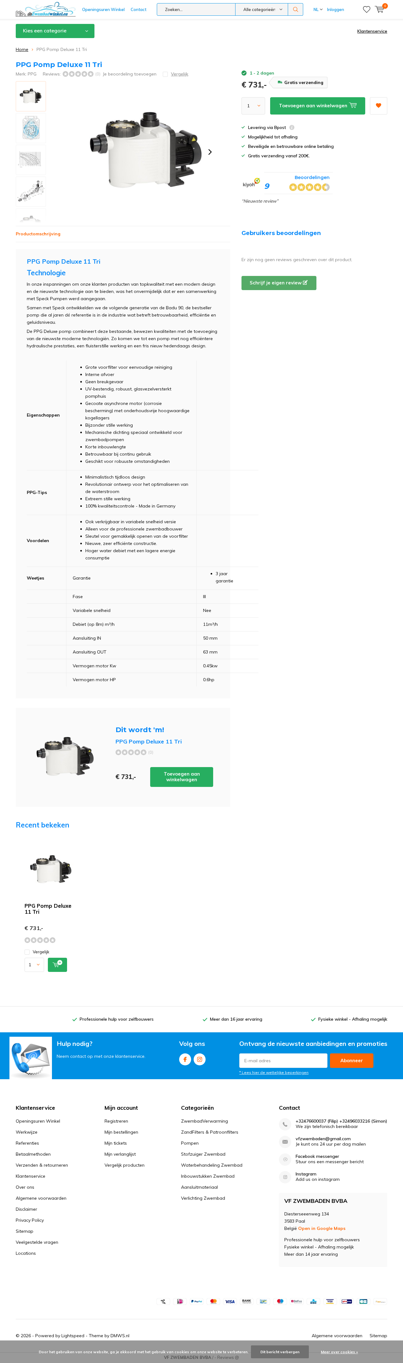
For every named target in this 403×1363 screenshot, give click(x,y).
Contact (138, 9)
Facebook (185, 1059)
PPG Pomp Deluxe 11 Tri (48, 908)
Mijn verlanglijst (120, 1154)
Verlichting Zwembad (203, 1198)
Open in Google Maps (321, 1228)
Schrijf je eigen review (276, 283)
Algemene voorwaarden (41, 1198)
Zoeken (295, 9)
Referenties (27, 1143)
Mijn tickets (116, 1143)
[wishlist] (366, 9)
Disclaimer (26, 1209)
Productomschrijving (38, 234)
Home (22, 49)
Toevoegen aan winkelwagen (182, 776)
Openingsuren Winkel (103, 9)
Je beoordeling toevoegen (129, 74)
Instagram (200, 1059)
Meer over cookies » (339, 1351)
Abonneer (351, 1060)
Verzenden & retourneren (42, 1165)
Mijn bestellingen (121, 1132)
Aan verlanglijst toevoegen (378, 106)
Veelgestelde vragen (37, 1242)
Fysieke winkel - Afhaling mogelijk (352, 1019)
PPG (32, 74)
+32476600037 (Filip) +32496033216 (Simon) (341, 1121)
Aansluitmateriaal (199, 1187)
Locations (26, 1253)
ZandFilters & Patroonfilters (209, 1132)
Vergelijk (41, 951)
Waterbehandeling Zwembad (211, 1165)
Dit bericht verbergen (279, 1351)
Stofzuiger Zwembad (203, 1154)
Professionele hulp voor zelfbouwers (117, 1019)
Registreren (116, 1121)
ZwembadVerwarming (204, 1121)
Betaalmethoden (33, 1154)
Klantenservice (372, 31)
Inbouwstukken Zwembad (208, 1176)
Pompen (190, 1143)
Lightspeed (72, 1335)
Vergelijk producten (125, 1165)
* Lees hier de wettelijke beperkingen (274, 1072)
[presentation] (210, 152)
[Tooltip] (291, 128)
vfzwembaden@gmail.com (323, 1138)
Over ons (25, 1187)
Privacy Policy (30, 1220)
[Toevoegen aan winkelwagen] (57, 965)
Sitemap (24, 1231)
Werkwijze (26, 1132)
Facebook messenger (317, 1156)
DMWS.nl (120, 1335)
